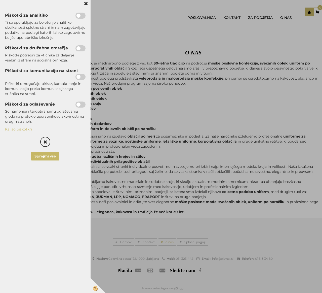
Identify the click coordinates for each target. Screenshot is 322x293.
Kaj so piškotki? (18, 129)
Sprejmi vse (45, 156)
